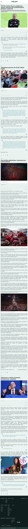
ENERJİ (1, 506)
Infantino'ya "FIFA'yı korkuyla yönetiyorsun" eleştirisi (10, 378)
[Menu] (1, 1)
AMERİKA (6, 500)
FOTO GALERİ (13, 519)
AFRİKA (6, 502)
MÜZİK (8, 514)
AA (3, 30)
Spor (1, 65)
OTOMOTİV (2, 507)
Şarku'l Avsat (5, 90)
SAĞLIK (8, 506)
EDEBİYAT (9, 512)
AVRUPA (6, 501)
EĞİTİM (8, 507)
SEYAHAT (9, 513)
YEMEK (8, 515)
